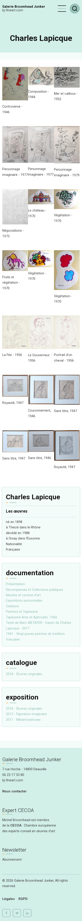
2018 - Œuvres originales (24, 674)
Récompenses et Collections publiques (34, 590)
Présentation (15, 584)
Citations (12, 606)
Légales (8, 899)
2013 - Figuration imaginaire (26, 714)
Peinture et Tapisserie (22, 612)
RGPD (23, 899)
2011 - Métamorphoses (23, 720)
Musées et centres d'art (23, 595)
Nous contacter (14, 791)
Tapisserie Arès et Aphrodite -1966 (31, 617)
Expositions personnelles (24, 601)
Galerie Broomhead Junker (23, 7)
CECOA (15, 825)
